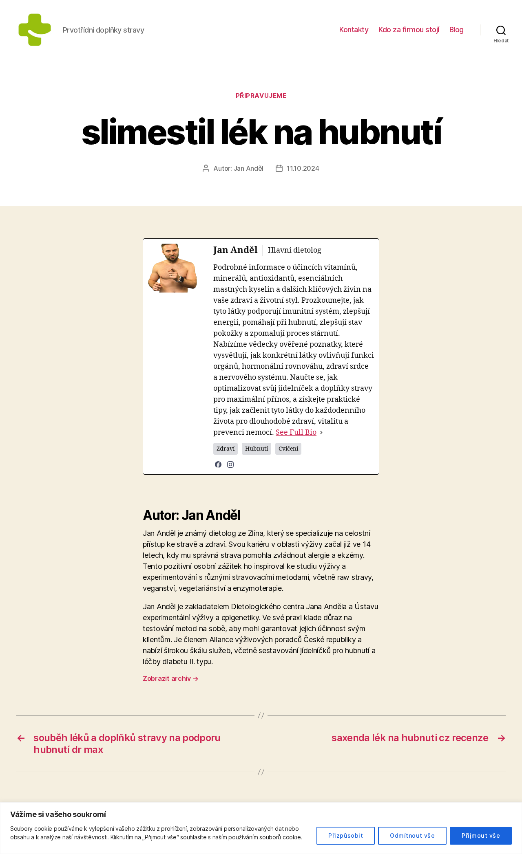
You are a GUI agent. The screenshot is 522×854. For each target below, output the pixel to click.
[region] (261, 828)
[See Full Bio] (321, 432)
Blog (456, 29)
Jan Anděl (249, 168)
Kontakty (353, 29)
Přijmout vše (481, 835)
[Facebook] (218, 464)
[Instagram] (230, 464)
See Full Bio (296, 432)
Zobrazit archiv (170, 678)
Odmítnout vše (412, 835)
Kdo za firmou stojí (408, 29)
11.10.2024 (303, 168)
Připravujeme (261, 95)
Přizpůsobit (345, 835)
